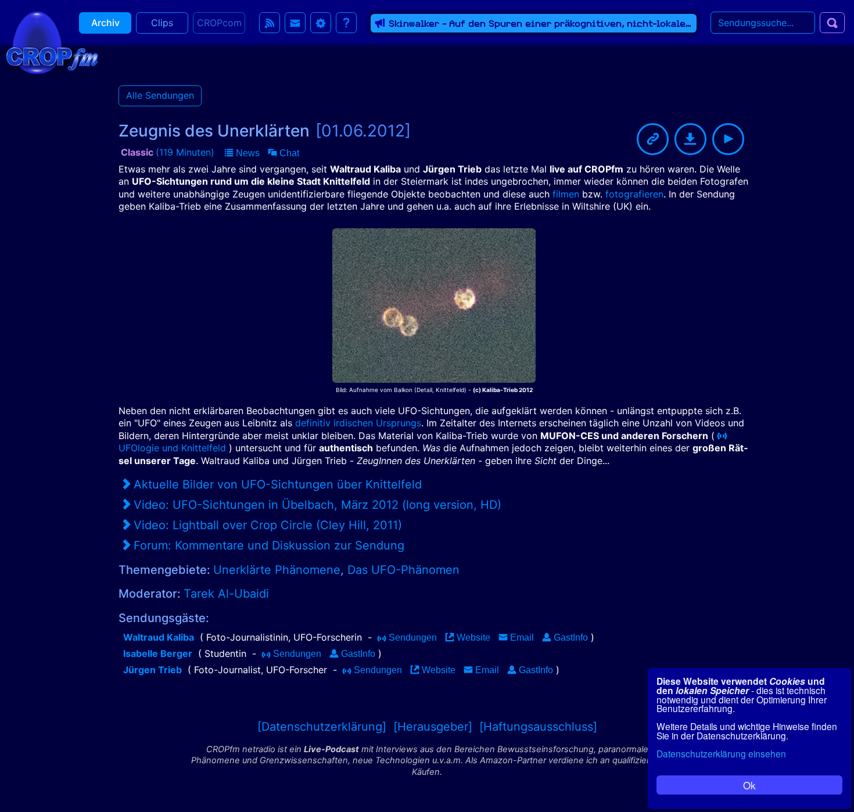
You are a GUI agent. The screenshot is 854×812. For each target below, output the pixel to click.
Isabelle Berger (157, 653)
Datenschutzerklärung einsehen (721, 753)
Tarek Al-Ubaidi (226, 594)
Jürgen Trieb (152, 670)
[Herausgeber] (432, 727)
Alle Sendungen (160, 95)
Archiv (105, 22)
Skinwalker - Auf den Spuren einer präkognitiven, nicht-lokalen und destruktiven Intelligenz (611, 23)
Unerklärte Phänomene (276, 570)
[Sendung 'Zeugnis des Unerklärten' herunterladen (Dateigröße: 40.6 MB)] (690, 139)
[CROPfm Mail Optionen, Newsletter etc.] (295, 22)
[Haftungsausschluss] (538, 727)
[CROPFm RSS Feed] (269, 22)
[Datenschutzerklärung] (321, 727)
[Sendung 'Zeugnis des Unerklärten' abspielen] (728, 139)
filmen (565, 194)
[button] (242, 153)
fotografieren (634, 194)
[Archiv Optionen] (320, 22)
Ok (749, 785)
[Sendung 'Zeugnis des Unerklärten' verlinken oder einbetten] (653, 139)
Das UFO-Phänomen (403, 570)
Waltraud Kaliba (158, 637)
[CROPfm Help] (346, 22)
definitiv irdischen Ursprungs (358, 423)
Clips (162, 22)
